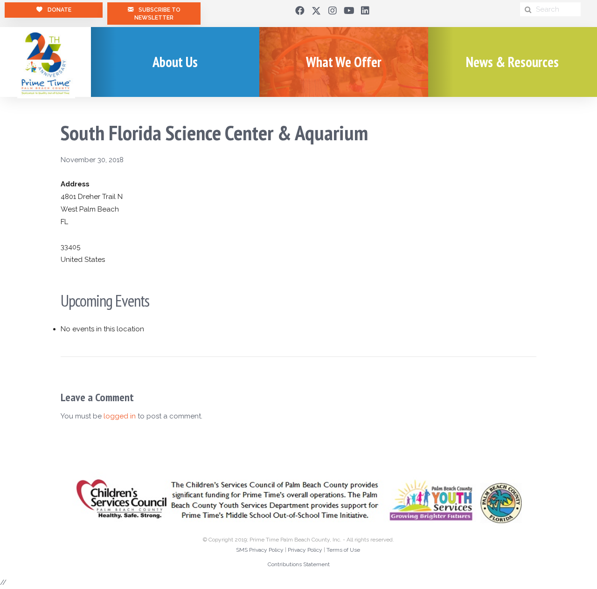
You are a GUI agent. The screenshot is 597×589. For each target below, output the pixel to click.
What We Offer (344, 62)
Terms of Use (343, 550)
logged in (120, 416)
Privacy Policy (305, 550)
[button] (300, 11)
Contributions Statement (299, 564)
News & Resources (512, 62)
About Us (175, 62)
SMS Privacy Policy (260, 550)
